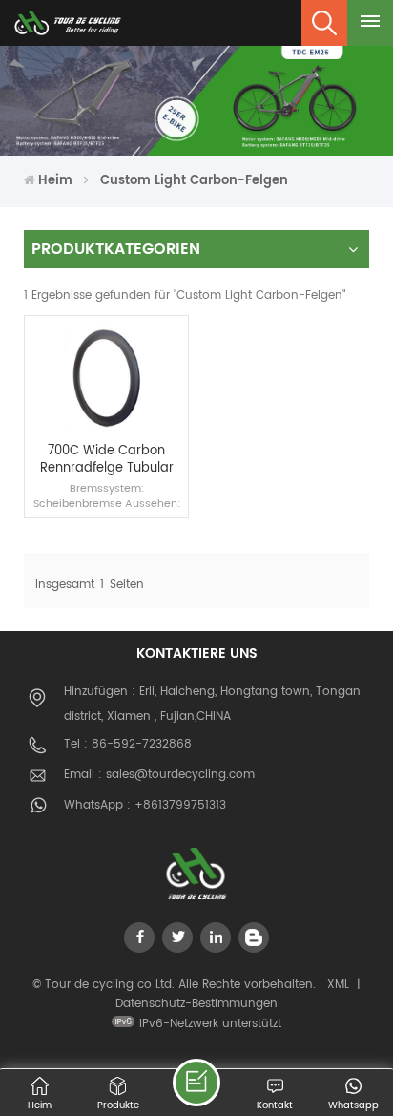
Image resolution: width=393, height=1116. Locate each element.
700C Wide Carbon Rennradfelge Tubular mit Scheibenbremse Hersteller (107, 459)
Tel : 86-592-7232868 (128, 744)
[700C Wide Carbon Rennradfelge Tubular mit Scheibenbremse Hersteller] (106, 432)
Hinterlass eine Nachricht (196, 1082)
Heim (55, 181)
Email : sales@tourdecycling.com (159, 775)
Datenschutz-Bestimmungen (196, 1004)
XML (338, 985)
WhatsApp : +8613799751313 (145, 805)
